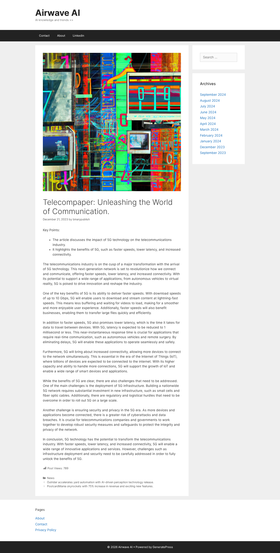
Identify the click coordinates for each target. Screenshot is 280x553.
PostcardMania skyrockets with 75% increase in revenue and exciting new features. (100, 486)
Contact (44, 35)
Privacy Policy (45, 530)
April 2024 (208, 124)
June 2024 (208, 112)
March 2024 (209, 129)
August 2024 (210, 100)
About (61, 35)
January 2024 (210, 141)
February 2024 (211, 135)
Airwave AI (57, 12)
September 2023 (213, 153)
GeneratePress (163, 547)
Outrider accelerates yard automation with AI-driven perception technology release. (100, 482)
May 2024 (207, 118)
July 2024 (207, 106)
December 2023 (212, 147)
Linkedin (78, 35)
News (50, 478)
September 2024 (213, 95)
